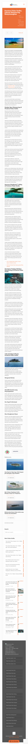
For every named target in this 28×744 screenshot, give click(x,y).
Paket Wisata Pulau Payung (11, 705)
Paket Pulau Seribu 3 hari (11, 663)
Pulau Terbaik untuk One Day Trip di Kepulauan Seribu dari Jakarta (12, 560)
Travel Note (21, 17)
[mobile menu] (24, 4)
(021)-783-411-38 (9, 649)
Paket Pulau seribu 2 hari (11, 660)
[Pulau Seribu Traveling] (14, 4)
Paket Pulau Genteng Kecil (11, 714)
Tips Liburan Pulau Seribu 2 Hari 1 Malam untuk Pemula (13, 556)
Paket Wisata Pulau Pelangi (11, 681)
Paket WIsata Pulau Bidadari (11, 687)
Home (20, 15)
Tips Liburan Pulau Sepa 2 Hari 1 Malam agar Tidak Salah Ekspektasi (13, 546)
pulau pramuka (11, 87)
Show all (21, 32)
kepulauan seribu (11, 85)
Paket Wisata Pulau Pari (10, 696)
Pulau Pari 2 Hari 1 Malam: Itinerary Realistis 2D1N (14, 574)
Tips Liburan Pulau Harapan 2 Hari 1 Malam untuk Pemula (14, 542)
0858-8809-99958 (9, 652)
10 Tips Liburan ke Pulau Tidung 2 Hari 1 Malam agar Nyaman (13, 551)
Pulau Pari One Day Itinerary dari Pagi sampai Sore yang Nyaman (13, 565)
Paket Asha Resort (9, 726)
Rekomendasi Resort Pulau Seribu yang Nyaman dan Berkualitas (14, 512)
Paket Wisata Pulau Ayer (10, 673)
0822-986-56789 (9, 651)
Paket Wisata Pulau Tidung (11, 694)
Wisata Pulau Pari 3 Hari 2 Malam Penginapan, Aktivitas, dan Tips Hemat (13, 570)
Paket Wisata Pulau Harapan (11, 702)
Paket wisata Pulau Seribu (14, 737)
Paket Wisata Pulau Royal (11, 723)
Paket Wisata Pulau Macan (11, 678)
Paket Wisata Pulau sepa (11, 676)
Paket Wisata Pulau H (10, 717)
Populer (19, 20)
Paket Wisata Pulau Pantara (11, 684)
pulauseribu (15, 451)
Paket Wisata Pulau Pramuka (11, 699)
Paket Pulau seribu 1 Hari (11, 658)
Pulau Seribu (16, 736)
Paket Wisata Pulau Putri (10, 670)
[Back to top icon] (14, 733)
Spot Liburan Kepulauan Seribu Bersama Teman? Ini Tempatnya (12, 492)
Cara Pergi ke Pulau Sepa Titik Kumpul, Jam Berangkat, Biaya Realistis (14, 472)
